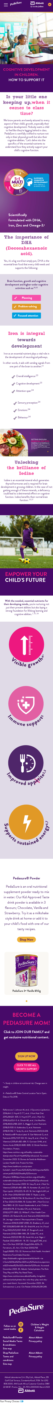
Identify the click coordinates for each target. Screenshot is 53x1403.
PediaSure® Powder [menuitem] (12, 1337)
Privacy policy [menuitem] (35, 1341)
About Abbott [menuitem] (35, 1337)
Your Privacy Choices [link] (10, 1401)
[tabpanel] (26, 973)
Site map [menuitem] (7, 1364)
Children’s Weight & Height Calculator (40, 1327)
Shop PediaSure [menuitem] (10, 1352)
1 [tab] (26, 1001)
